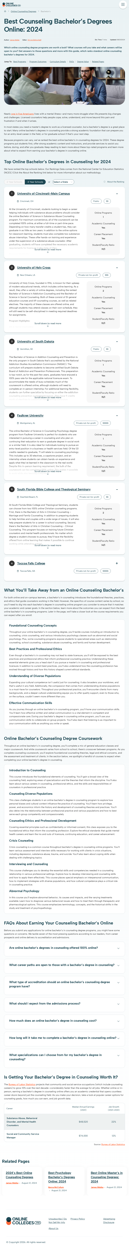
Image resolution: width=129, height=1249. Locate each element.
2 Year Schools (14, 182)
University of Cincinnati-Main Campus (43, 193)
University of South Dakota (35, 341)
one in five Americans (22, 113)
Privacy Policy (78, 1218)
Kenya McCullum (56, 1187)
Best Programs (19, 61)
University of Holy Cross (34, 267)
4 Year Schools (35, 182)
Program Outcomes (37, 61)
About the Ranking (115, 182)
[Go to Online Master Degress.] (5, 11)
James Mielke (14, 40)
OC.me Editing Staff (34, 40)
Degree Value (83, 61)
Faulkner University (30, 415)
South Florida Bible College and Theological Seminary (54, 489)
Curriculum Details (58, 61)
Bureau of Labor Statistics (22, 1084)
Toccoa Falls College (31, 563)
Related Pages (98, 61)
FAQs (71, 61)
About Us (53, 1228)
